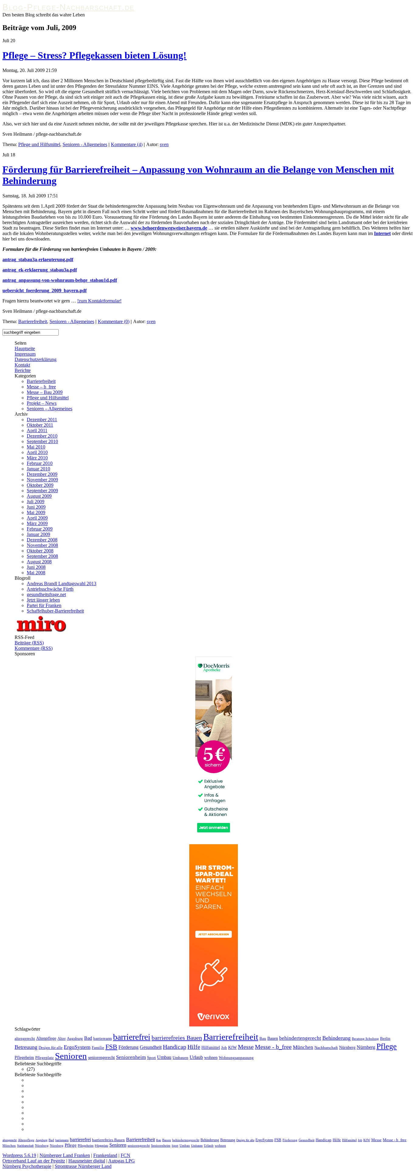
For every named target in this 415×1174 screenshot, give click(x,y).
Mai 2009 (36, 512)
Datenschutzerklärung (36, 359)
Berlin (385, 1038)
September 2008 (42, 556)
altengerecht (25, 1038)
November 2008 (42, 545)
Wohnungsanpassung (236, 1058)
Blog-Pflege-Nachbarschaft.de (68, 7)
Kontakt (22, 364)
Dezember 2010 (42, 436)
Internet (382, 233)
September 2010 (42, 441)
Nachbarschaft (326, 1048)
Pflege (386, 1046)
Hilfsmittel (210, 1047)
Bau (262, 1038)
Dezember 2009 (42, 474)
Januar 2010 (38, 468)
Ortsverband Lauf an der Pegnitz (33, 1160)
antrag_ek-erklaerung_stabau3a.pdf (39, 269)
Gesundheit (151, 1047)
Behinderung (336, 1038)
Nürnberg (347, 1047)
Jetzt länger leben (43, 599)
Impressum (25, 354)
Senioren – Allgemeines (49, 408)
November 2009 (42, 479)
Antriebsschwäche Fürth (50, 589)
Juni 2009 (36, 507)
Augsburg (75, 1038)
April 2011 (37, 430)
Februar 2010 (40, 463)
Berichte (23, 370)
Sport (151, 1058)
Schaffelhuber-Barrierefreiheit (55, 610)
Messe (246, 1046)
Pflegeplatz (44, 1058)
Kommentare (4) (126, 144)
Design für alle (51, 1048)
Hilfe (193, 1046)
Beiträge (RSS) (29, 642)
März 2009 (37, 523)
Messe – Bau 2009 (45, 392)
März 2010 (37, 457)
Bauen (272, 1038)
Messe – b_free (41, 386)
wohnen (211, 1057)
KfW (232, 1047)
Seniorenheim (131, 1057)
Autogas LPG (121, 1160)
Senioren (71, 1056)
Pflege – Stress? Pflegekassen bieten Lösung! (94, 55)
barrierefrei (131, 1037)
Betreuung (26, 1047)
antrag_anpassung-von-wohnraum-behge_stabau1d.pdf (59, 280)
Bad (88, 1038)
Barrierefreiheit (32, 321)
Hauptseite (25, 348)
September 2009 (42, 490)
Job (224, 1048)
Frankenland (105, 1155)
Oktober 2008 (40, 550)
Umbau (164, 1057)
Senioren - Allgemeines (85, 144)
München (303, 1047)
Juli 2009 (35, 501)
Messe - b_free (273, 1046)
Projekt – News (42, 403)
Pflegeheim (24, 1057)
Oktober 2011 (40, 425)
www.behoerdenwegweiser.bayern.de (169, 227)
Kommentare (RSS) (34, 648)
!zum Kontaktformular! (99, 300)
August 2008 (39, 561)
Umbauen (180, 1058)
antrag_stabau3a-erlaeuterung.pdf (37, 259)
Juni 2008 (36, 567)
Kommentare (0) (113, 321)
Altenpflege (46, 1038)
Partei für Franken (44, 605)
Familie (98, 1048)
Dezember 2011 (42, 419)
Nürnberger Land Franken (64, 1155)
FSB (111, 1046)
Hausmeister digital (86, 1160)
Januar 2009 (38, 534)
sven (164, 144)
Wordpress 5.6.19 (19, 1155)
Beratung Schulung (365, 1038)
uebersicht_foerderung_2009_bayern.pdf (44, 290)
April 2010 (37, 452)
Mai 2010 (36, 446)
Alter (61, 1038)
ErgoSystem (77, 1047)
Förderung (128, 1047)
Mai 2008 (36, 572)
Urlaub (196, 1057)
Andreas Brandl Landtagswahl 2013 (61, 583)
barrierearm (102, 1038)
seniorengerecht (101, 1057)
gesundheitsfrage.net (46, 594)
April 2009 (37, 517)
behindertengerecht (300, 1038)
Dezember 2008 (42, 539)
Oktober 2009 (40, 485)
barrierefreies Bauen (177, 1037)
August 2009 (39, 496)
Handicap (174, 1046)
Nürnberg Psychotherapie (26, 1166)
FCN (125, 1155)
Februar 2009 (40, 528)
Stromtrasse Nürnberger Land (83, 1166)
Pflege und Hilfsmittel (39, 144)
